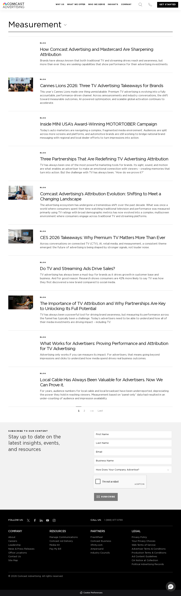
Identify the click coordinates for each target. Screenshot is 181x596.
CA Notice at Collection (145, 560)
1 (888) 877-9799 (113, 520)
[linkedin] (40, 520)
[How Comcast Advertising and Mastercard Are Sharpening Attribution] (20, 42)
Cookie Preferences (92, 593)
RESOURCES (57, 531)
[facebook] (34, 520)
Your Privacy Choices (143, 541)
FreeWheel (96, 537)
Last (100, 411)
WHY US (60, 4)
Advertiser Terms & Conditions (149, 549)
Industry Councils (100, 553)
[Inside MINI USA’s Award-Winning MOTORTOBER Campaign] (20, 117)
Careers (12, 541)
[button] (171, 587)
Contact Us (14, 557)
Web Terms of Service (144, 545)
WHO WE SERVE (96, 4)
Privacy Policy (139, 537)
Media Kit (54, 545)
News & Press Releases (21, 549)
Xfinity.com (96, 545)
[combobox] (37, 25)
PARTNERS (97, 531)
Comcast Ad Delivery (61, 541)
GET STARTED (167, 4)
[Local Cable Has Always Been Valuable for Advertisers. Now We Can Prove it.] (20, 373)
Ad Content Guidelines (144, 557)
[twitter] (27, 520)
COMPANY (126, 4)
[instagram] (53, 520)
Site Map (13, 560)
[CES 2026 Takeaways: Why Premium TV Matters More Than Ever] (20, 236)
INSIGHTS (113, 4)
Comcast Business (100, 541)
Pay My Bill (55, 549)
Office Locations (17, 553)
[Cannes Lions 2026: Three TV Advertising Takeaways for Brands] (20, 85)
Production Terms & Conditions (149, 553)
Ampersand (96, 549)
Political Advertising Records (148, 564)
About (11, 537)
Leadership (14, 545)
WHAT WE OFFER (76, 4)
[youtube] (46, 520)
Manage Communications (63, 537)
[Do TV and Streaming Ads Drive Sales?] (20, 262)
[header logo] (13, 5)
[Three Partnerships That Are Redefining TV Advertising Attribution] (20, 152)
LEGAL (136, 531)
